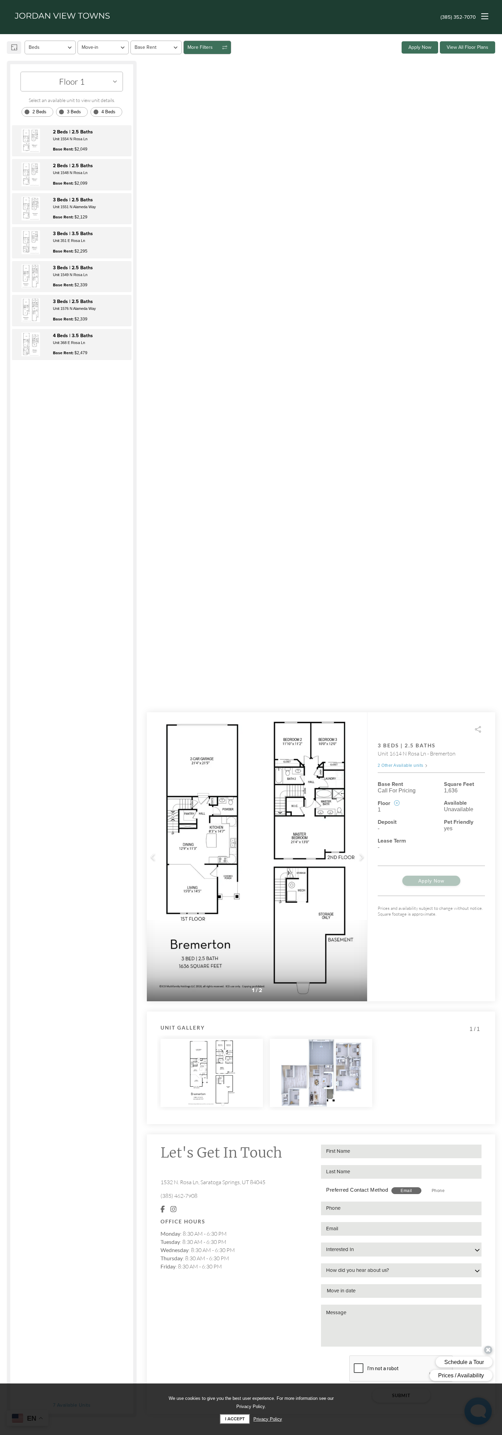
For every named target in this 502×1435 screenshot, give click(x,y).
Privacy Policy (267, 1419)
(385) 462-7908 (179, 1195)
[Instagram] (173, 1209)
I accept (235, 1419)
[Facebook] (163, 1209)
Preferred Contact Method (357, 1190)
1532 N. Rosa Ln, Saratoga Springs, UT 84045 (213, 1182)
